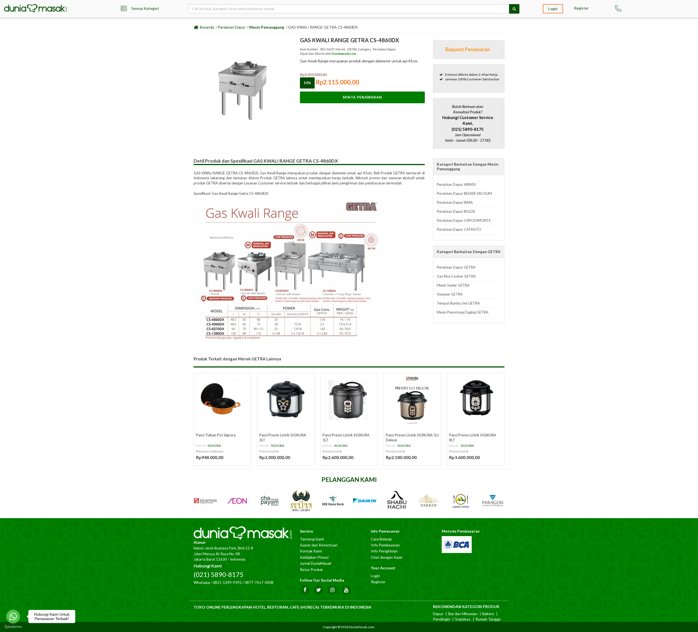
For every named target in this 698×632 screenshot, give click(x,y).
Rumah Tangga (488, 619)
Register (581, 8)
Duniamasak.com (344, 53)
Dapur (438, 613)
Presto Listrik (269, 451)
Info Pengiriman (384, 551)
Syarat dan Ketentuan (319, 545)
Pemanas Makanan (210, 451)
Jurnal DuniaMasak (316, 563)
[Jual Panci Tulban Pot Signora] (222, 399)
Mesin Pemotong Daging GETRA (462, 312)
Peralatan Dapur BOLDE (456, 211)
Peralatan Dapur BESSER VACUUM (464, 193)
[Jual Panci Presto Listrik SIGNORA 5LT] (349, 399)
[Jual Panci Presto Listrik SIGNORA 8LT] (475, 399)
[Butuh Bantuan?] (625, 8)
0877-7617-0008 (259, 582)
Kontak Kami (311, 551)
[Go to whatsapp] (13, 616)
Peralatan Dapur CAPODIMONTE (464, 220)
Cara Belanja (381, 539)
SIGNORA (214, 445)
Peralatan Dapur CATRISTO (459, 229)
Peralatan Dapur (231, 27)
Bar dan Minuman (462, 613)
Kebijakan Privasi (314, 557)
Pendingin (441, 619)
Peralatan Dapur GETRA (456, 267)
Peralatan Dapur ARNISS (456, 184)
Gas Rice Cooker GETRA (456, 276)
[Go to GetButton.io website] (13, 626)
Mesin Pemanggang (266, 27)
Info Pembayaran (385, 545)
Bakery (488, 613)
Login (553, 8)
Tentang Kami (312, 539)
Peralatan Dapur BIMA (455, 202)
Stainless (463, 619)
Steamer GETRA (450, 294)
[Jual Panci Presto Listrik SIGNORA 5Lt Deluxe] (412, 399)
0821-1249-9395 (227, 582)
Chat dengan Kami (386, 557)
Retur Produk (311, 569)
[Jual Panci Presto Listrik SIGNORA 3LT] (286, 399)
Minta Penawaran (362, 97)
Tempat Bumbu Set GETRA (458, 303)
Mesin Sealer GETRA (453, 285)
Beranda (206, 27)
